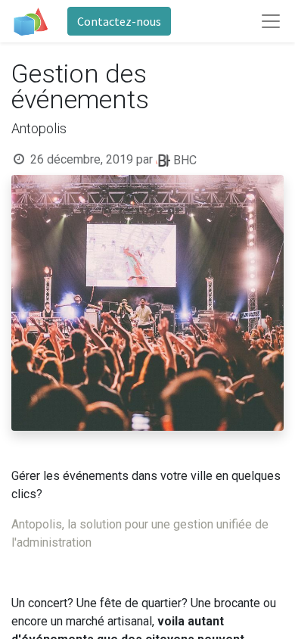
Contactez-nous (119, 21)
